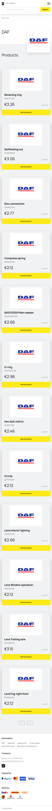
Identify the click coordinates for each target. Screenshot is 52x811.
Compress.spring (14, 258)
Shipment (11, 743)
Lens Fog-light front (16, 693)
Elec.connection (14, 203)
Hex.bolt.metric (14, 421)
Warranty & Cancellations (27, 746)
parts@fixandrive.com (15, 761)
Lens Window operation (18, 585)
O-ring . (8, 367)
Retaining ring (13, 94)
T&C (3, 743)
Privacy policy (35, 743)
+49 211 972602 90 (14, 758)
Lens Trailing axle (15, 639)
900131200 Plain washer (19, 312)
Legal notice (22, 743)
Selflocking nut (13, 149)
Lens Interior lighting (17, 530)
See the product (26, 112)
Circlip (8, 476)
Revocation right (8, 746)
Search (45, 9)
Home (3, 18)
